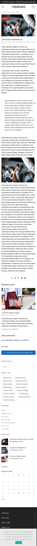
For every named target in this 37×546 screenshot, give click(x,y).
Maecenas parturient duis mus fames (21, 439)
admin (28, 42)
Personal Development (8, 423)
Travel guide (5, 429)
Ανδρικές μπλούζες (20, 387)
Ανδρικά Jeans (7, 377)
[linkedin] (21, 278)
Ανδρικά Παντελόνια (21, 381)
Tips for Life (5, 426)
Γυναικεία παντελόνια (9, 393)
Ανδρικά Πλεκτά (7, 384)
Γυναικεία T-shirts (8, 390)
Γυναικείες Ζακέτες (8, 397)
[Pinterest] (18, 278)
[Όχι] (34, 537)
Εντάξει (18, 542)
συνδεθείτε (25, 340)
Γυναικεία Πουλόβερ (22, 390)
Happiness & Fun (6, 413)
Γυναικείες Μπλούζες (24, 397)
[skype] (24, 278)
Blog (12, 12)
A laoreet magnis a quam (11, 313)
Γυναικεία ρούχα (23, 393)
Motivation (4, 416)
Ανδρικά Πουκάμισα (21, 384)
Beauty (17, 12)
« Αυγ (2, 499)
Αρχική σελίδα (6, 12)
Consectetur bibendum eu (18, 448)
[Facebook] (12, 278)
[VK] (15, 278)
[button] (3, 307)
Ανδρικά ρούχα (7, 387)
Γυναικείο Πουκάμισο (9, 400)
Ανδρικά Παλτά (7, 381)
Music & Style (5, 420)
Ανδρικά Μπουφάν (20, 377)
